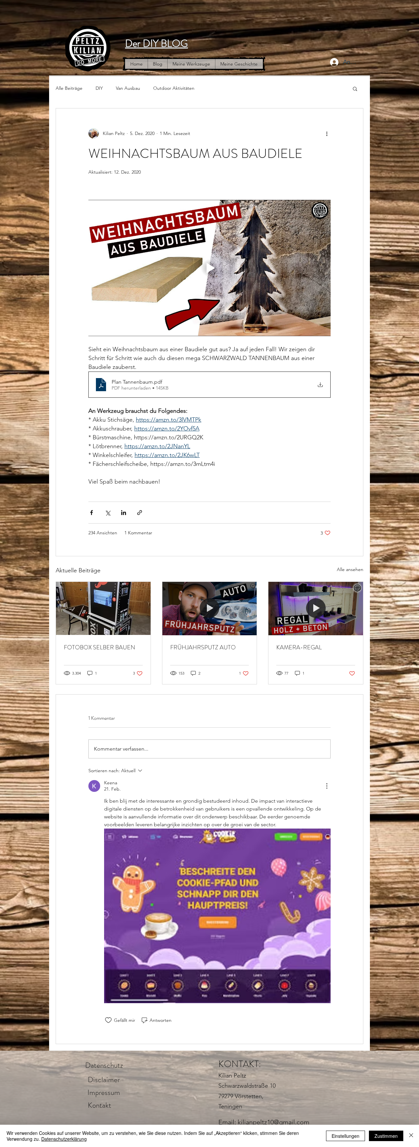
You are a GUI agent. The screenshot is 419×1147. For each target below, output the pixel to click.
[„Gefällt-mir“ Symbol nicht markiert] (108, 1020)
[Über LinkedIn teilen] (123, 512)
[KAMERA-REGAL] (315, 608)
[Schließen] (411, 1136)
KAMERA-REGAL (299, 647)
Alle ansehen (350, 569)
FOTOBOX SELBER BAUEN (99, 647)
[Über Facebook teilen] (91, 512)
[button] (355, 88)
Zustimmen (386, 1136)
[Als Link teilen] (140, 512)
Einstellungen (345, 1136)
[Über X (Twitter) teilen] (107, 512)
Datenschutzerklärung (64, 1139)
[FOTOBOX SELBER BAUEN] (103, 608)
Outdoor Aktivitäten (173, 88)
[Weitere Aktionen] (327, 133)
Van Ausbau (128, 88)
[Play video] (209, 268)
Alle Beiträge (69, 88)
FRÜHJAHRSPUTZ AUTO (203, 647)
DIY (99, 88)
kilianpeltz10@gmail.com (273, 1122)
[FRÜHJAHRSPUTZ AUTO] (209, 608)
